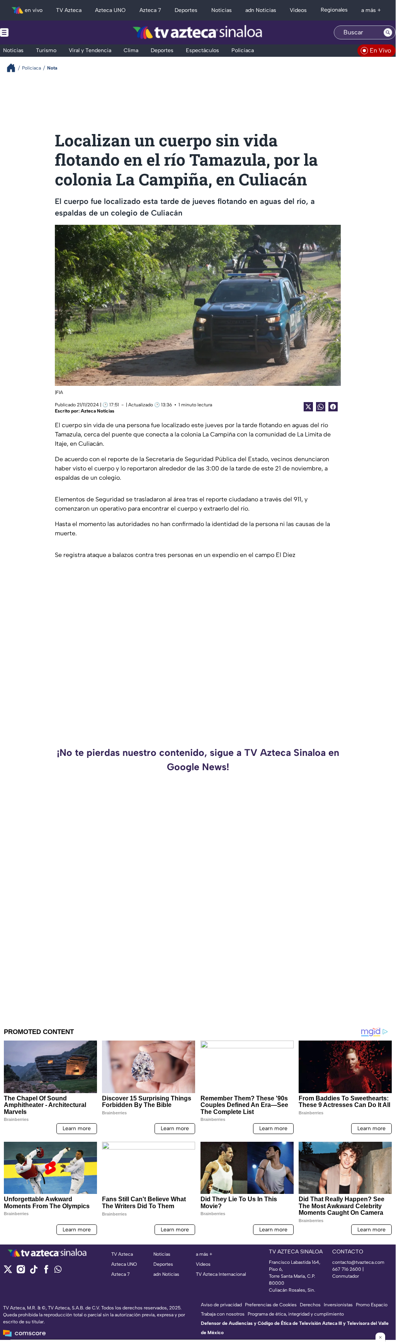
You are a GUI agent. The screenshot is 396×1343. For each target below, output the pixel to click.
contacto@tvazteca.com (358, 1262)
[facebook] (46, 1271)
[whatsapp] (58, 1271)
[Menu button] (31, 32)
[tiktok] (33, 1271)
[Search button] (388, 32)
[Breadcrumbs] (14, 68)
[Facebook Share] (333, 406)
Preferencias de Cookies (271, 1304)
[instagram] (20, 1271)
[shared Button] (320, 406)
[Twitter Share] (308, 406)
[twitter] (8, 1271)
